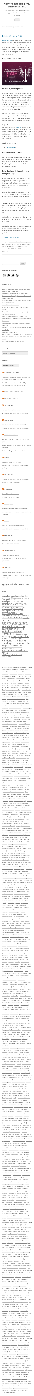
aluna (11, 1025)
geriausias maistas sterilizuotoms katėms (13, 805)
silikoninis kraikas (22, 946)
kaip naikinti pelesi (20, 1055)
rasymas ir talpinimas (22, 1111)
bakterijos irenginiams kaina (17, 1048)
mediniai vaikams (15, 1327)
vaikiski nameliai (21, 1034)
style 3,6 (17, 1027)
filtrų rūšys (21, 674)
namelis (10, 1331)
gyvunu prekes (9, 876)
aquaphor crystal (9, 596)
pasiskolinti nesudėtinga (8, 878)
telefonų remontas (18, 783)
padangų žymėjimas (26, 667)
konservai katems (12, 946)
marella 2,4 (24, 1025)
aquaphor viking (8, 615)
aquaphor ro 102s (9, 603)
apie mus (19, 959)
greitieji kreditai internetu (19, 882)
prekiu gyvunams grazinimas (16, 925)
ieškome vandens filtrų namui (21, 701)
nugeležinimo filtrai (13, 628)
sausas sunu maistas (21, 973)
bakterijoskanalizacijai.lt (20, 1084)
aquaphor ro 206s (21, 603)
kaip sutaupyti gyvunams (16, 950)
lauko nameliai (21, 1032)
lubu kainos (29, 869)
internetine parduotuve (9, 968)
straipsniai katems (21, 873)
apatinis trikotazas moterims (19, 1379)
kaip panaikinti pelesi (13, 1352)
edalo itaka (5, 964)
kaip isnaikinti (10, 1055)
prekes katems (22, 1265)
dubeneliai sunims (12, 941)
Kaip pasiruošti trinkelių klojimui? (11, 462)
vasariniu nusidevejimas (14, 1143)
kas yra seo (27, 783)
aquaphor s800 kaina (19, 607)
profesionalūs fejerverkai (21, 1018)
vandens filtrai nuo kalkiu (16, 643)
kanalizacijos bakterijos (20, 998)
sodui (10, 1002)
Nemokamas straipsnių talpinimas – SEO (17, 5)
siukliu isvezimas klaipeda (9, 1336)
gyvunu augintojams (24, 953)
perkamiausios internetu (8, 1016)
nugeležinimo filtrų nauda (19, 721)
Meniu (17, 20)
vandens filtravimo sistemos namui (16, 699)
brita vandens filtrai (18, 1002)
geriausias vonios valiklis (25, 812)
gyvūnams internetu (24, 1014)
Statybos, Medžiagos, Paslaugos (13, 392)
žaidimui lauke (11, 1034)
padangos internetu (7, 896)
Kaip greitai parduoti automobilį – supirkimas (14, 293)
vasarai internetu (6, 1148)
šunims (4, 955)
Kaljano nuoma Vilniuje (12, 36)
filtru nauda (23, 993)
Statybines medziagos (10, 550)
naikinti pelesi (17, 1057)
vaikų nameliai (13, 1322)
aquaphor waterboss (23, 615)
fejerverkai (25, 991)
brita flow (23, 1027)
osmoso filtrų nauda (19, 681)
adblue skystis (25, 855)
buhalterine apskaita (7, 857)
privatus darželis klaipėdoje (16, 1093)
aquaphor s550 (21, 605)
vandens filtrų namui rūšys (9, 703)
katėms (9, 955)
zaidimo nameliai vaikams (18, 1059)
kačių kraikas (5, 1014)
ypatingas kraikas (20, 975)
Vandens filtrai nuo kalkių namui (11, 410)
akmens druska (15, 1166)
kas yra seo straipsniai (17, 832)
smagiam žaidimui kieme (8, 798)
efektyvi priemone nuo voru (23, 826)
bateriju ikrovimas (7, 1073)
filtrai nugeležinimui (11, 672)
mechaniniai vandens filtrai (19, 624)
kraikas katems (6, 1021)
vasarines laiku (18, 1116)
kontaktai (13, 959)
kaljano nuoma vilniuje (21, 246)
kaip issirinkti (22, 978)
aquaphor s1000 (17, 609)
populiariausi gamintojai (23, 1152)
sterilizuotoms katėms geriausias (11, 810)
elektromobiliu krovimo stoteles (10, 1222)
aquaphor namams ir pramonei (20, 744)
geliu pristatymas (26, 1077)
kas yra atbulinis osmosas (13, 685)
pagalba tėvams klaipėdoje (20, 1086)
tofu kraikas (17, 948)
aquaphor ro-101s (8, 755)
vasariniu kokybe (26, 1120)
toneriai (19, 1064)
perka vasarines (27, 1125)
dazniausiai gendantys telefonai (18, 803)
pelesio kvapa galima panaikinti (22, 778)
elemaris (29, 1027)
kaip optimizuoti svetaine (17, 837)
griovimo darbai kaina (14, 1077)
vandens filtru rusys (17, 753)
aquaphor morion (23, 598)
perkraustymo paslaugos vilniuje (10, 932)
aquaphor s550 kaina (8, 606)
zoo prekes (6, 1030)
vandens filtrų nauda (7, 681)
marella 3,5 (5, 1027)
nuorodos (4, 962)
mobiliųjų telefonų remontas (16, 808)
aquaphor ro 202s (26, 774)
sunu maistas (27, 934)
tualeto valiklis (13, 1068)
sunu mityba (24, 964)
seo (25, 634)
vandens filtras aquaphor (13, 645)
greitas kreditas (23, 880)
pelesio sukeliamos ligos (18, 1159)
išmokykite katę (20, 930)
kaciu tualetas (16, 944)
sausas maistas (24, 1012)
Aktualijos (12, 242)
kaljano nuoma (26, 244)
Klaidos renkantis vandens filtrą (11, 482)
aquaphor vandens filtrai (12, 613)
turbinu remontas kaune (8, 873)
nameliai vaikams (25, 1324)
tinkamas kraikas (15, 1021)
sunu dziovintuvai (22, 941)
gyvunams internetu (13, 966)
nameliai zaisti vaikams (17, 1061)
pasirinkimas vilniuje (17, 860)
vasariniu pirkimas (24, 1118)
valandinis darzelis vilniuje (17, 937)
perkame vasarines (24, 1150)
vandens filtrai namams (8, 1392)
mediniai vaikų (7, 1324)
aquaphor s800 (7, 607)
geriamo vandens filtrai (14, 622)
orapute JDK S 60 (25, 1073)
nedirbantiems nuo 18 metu (15, 1161)
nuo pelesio (9, 1098)
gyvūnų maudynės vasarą (21, 1302)
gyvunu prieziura (13, 953)
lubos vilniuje (17, 871)
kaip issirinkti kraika (21, 1299)
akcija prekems (22, 1270)
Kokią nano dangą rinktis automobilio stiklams (15, 451)
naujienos (25, 959)
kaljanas (18, 127)
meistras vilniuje (24, 932)
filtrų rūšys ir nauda (7, 719)
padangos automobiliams (24, 1102)
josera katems (21, 1231)
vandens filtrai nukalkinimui (22, 678)
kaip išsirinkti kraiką (14, 1311)
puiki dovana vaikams (21, 796)
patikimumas (16, 1073)
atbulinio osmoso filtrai (20, 733)
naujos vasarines (6, 1120)
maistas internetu (12, 1281)
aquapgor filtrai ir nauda (22, 749)
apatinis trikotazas (7, 1080)
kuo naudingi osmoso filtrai (13, 690)
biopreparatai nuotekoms (14, 1046)
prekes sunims (11, 973)
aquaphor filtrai (22, 596)
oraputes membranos (8, 1075)
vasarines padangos (7, 656)
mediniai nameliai (26, 1030)
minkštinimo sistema (17, 676)
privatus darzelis (17, 862)
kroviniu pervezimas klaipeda (10, 1041)
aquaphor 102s (17, 774)
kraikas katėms (14, 1014)
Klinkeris (6, 521)
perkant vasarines (22, 1145)
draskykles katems (12, 887)
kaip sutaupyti (19, 1259)
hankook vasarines (16, 1125)
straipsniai (5, 991)
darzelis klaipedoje (7, 1086)
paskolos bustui (20, 928)
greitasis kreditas (12, 880)
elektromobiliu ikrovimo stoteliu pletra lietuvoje (15, 814)
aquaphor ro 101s (9, 599)
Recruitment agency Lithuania (19, 1039)
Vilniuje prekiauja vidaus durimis (11, 555)
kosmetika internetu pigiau (17, 1376)
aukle (15, 1098)
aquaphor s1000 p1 (19, 610)
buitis (15, 839)
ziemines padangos (7, 907)
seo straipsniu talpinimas (16, 789)
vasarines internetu (19, 1114)
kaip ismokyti (11, 975)
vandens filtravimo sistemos (12, 647)
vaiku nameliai (25, 1333)
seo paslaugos (6, 637)
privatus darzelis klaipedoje (9, 1100)
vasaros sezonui (12, 1145)
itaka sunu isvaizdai (14, 964)
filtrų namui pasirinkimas (14, 692)
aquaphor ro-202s (27, 764)
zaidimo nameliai (6, 1356)
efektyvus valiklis (16, 1050)
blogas (28, 989)
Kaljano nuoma (7, 40)
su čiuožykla (19, 1036)
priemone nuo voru (7, 780)
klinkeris (16, 1052)
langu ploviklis (10, 905)
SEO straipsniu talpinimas (11, 372)
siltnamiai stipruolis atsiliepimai (16, 846)
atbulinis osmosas (12, 617)
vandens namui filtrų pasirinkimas (16, 706)
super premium (18, 934)
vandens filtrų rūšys (15, 712)
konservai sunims (6, 944)
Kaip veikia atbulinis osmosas (10, 305)
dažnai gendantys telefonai (10, 812)
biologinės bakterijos (25, 996)
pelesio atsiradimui (14, 1154)
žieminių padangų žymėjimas (11, 669)
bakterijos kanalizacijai (15, 842)
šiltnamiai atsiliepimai (24, 982)
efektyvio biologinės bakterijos (22, 1000)
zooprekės (11, 1018)
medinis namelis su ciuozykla (16, 889)
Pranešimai (8, 244)
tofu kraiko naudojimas (17, 1250)
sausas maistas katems (22, 1238)
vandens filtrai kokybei (8, 696)
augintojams (22, 989)
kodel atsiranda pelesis (20, 1157)
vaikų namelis (6, 1032)
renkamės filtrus (6, 987)
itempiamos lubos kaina (19, 866)
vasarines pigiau (16, 1120)
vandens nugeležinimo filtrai (12, 655)
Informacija (18, 242)
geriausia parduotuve (25, 966)
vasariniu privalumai (25, 1134)
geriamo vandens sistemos (22, 730)
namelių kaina (15, 1324)
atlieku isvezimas (12, 1102)
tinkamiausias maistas (18, 987)
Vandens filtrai (8, 405)
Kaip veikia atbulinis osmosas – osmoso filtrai (15, 529)
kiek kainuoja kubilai (26, 810)
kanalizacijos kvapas (7, 998)
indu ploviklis (18, 1075)
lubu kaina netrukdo (14, 864)
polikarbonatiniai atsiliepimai (9, 982)
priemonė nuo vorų (7, 783)
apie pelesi (5, 1154)
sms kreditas (27, 1161)
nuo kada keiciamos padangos (16, 910)
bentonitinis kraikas (7, 948)
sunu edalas (5, 937)
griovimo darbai (6, 624)
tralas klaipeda (23, 1041)
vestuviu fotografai (7, 1070)
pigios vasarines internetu (18, 1141)
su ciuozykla (11, 1036)
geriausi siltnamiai (13, 978)
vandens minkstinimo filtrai (15, 652)
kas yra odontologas (21, 1023)
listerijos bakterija (12, 851)
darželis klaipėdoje (18, 1095)
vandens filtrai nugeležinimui (9, 724)
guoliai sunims (22, 1234)
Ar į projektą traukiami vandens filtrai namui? (14, 508)
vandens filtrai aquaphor (12, 638)
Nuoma (24, 242)
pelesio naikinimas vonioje (21, 1349)
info (8, 950)
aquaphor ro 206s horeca (9, 604)
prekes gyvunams (21, 1245)
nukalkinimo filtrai (12, 631)
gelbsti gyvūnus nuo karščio (18, 1009)
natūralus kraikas (21, 1313)
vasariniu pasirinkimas (9, 1127)
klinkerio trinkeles (22, 1340)
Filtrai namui (8, 489)
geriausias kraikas (21, 1016)
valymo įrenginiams (26, 1066)
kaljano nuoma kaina (8, 246)
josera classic (17, 830)
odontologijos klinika (7, 934)
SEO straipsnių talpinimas (10, 237)
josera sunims (11, 939)
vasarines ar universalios (8, 1111)
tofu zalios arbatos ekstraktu (14, 923)
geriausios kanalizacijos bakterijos (11, 855)
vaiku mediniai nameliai (19, 1331)
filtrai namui (14, 717)
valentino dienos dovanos (18, 1082)
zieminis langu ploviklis (14, 903)
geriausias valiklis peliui (8, 826)
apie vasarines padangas (8, 1152)
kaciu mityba (11, 930)
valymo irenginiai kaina (24, 1098)
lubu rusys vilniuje (8, 871)
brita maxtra (13, 1315)
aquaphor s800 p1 (6, 609)
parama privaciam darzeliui (21, 857)
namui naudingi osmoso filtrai (14, 715)
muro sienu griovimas (19, 1070)
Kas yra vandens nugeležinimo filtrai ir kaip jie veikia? (17, 334)
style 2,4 (11, 1027)
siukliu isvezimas (21, 1043)
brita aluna (17, 1025)
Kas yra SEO (7, 567)
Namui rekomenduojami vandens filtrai (13, 572)
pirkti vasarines (15, 1129)
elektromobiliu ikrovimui (8, 928)
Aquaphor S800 (10, 147)
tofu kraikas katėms (15, 1030)
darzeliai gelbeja (6, 860)
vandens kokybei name (15, 708)
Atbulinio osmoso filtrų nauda (10, 497)
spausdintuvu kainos (24, 1068)
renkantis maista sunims (19, 1168)
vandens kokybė (8, 648)
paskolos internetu (21, 878)
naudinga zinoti (6, 1125)
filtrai (5, 620)
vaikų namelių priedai (13, 1358)
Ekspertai (6, 457)
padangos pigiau (18, 907)
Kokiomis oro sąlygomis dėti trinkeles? (13, 525)
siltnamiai (24, 871)
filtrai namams (24, 694)
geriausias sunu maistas (18, 1007)
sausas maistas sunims (21, 1243)
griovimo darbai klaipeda (8, 1043)
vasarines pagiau (22, 1136)
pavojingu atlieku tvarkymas (10, 1372)
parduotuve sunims (23, 1104)
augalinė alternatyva (23, 957)
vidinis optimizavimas (20, 876)
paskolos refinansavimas (14, 885)
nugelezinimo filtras (13, 626)
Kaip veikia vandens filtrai (9, 332)
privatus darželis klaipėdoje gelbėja (11, 1089)
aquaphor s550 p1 (18, 606)
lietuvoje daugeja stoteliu (8, 817)
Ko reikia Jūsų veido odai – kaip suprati (13, 341)
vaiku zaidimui (11, 853)
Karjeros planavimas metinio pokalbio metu (14, 316)
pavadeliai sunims (18, 971)
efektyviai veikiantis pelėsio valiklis (11, 828)
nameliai (14, 1032)
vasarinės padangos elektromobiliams (19, 819)
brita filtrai (26, 618)
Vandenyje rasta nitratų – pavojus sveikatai (14, 540)
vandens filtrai (20, 636)
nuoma (4, 249)
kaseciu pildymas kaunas (13, 1066)
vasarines (10, 1116)
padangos (20, 634)
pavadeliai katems (8, 971)
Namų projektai (8, 504)
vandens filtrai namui (14, 640)
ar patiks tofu (13, 957)
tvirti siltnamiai (21, 980)
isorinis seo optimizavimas (16, 835)
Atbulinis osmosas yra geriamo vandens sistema (15, 413)
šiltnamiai (10, 1005)
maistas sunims (6, 1007)
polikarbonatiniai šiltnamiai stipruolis (12, 848)
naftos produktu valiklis (24, 1163)
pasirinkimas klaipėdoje (15, 1091)
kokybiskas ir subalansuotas (24, 968)
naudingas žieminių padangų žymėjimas (12, 821)
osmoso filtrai (9, 633)
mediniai (29, 1322)
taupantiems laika (13, 1118)
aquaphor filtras (9, 598)
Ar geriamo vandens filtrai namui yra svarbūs (14, 425)
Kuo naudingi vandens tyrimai (10, 544)
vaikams (20, 839)
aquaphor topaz (8, 612)
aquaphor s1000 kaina (8, 610)
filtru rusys (24, 1021)
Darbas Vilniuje (6, 1039)
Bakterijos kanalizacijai (11, 398)
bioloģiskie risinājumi (21, 853)
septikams (6, 1068)
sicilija (14, 1163)
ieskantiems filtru (6, 993)
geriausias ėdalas (13, 989)
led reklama (5, 984)
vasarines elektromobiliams (23, 1127)
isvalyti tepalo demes (20, 891)
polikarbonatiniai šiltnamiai (9, 980)
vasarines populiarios (20, 1123)
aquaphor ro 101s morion (12, 601)
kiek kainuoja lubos (19, 869)
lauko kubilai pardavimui (20, 780)
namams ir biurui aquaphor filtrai (15, 760)
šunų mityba (16, 1012)
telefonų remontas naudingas (17, 801)
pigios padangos (12, 898)
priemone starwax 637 (23, 1342)
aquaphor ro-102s (18, 755)
